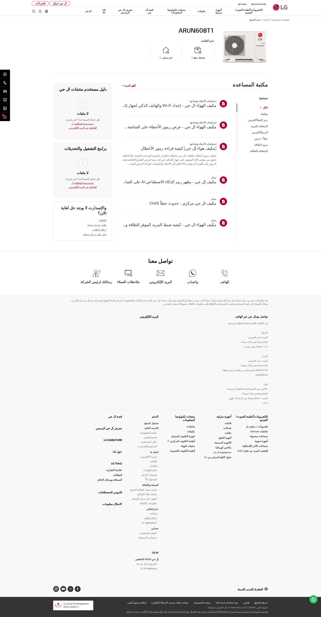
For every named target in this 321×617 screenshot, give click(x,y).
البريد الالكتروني (149, 316)
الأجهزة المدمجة (223, 442)
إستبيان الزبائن (149, 474)
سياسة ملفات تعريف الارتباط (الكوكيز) (170, 602)
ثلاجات (228, 423)
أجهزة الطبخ (225, 437)
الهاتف (153, 461)
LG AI (155, 552)
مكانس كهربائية (223, 447)
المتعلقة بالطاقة (259, 151)
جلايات (228, 432)
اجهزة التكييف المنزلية (183, 436)
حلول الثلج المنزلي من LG (217, 457)
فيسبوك (152, 479)
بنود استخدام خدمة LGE (227, 602)
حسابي (154, 528)
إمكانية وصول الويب (136, 602)
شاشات (191, 426)
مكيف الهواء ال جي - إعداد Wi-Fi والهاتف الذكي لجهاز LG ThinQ (169, 105)
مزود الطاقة (261, 145)
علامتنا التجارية (114, 470)
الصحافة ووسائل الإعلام (109, 479)
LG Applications (149, 522)
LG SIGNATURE (113, 440)
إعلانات (153, 513)
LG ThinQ (116, 463)
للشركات (40, 3)
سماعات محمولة (259, 436)
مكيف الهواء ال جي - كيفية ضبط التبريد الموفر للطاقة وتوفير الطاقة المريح (169, 224)
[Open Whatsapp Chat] (313, 599)
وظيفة (264, 114)
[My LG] (40, 11)
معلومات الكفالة (148, 503)
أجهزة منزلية (224, 416)
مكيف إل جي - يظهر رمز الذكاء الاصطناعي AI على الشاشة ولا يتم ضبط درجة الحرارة (169, 181)
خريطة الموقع (261, 602)
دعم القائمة (207, 41)
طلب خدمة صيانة (96, 225)
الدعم (155, 416)
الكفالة (102, 220)
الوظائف (117, 474)
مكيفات (191, 431)
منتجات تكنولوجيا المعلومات (185, 418)
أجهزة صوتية (261, 441)
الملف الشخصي (148, 533)
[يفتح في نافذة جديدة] (78, 589)
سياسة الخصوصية (202, 602)
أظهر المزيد (130, 85)
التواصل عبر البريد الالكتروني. (83, 127)
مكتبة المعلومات (148, 432)
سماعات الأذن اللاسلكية (255, 446)
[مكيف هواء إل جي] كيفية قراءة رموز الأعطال (178, 148)
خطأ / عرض (261, 138)
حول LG (117, 451)
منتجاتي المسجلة (148, 537)
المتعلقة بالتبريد (259, 126)
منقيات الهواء (188, 446)
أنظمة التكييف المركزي (183, 441)
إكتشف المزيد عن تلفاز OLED (252, 450)
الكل (265, 107)
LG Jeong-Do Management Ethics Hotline (76, 605)
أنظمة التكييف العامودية (182, 450)
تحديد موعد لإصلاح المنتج (143, 489)
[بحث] (34, 11)
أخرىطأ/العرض (260, 132)
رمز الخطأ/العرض (258, 120)
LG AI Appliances (222, 452)
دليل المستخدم (149, 441)
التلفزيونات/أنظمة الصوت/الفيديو (252, 418)
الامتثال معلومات (112, 504)
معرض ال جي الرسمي (109, 428)
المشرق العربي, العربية (250, 589)
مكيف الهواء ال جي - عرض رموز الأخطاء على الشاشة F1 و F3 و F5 (169, 126)
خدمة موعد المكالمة (84, 123)
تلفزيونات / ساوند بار (257, 426)
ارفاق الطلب (99, 229)
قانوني (246, 602)
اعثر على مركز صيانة (94, 234)
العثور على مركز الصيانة (144, 498)
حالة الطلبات (150, 470)
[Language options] (46, 11)
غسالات (227, 428)
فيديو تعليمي (150, 437)
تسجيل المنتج (151, 423)
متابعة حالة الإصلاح (147, 494)
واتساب (153, 465)
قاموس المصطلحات (110, 492)
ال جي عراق (60, 3)
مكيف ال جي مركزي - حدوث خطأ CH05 (182, 203)
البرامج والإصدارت (147, 446)
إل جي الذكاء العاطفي (146, 559)
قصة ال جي (115, 416)
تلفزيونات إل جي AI (147, 563)
